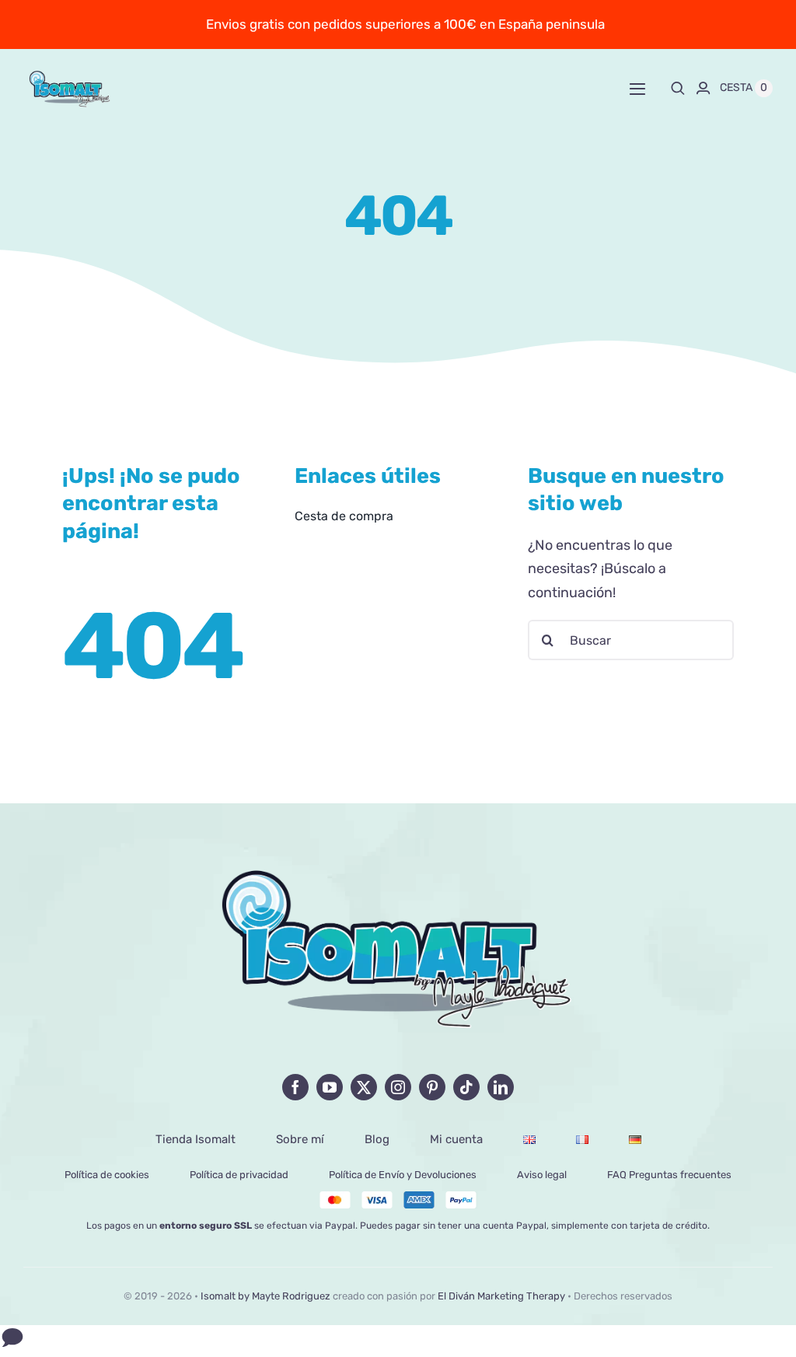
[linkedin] (500, 1087)
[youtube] (329, 1087)
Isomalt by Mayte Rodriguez (265, 1296)
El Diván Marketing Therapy (501, 1296)
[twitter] (364, 1087)
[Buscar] (678, 88)
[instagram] (398, 1087)
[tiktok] (466, 1087)
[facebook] (295, 1087)
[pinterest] (432, 1087)
